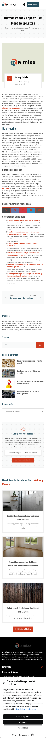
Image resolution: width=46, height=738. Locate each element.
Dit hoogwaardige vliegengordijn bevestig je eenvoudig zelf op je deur (24, 275)
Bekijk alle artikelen (23, 629)
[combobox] (19, 345)
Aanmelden (32, 4)
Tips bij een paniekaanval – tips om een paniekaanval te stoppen (23, 233)
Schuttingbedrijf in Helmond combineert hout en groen (23, 610)
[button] (42, 4)
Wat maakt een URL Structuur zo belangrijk (19, 677)
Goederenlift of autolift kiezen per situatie (28, 372)
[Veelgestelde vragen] (24, 4)
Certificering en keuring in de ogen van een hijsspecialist (30, 382)
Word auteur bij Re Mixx (23, 460)
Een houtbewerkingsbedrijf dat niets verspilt (29, 362)
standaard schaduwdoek (12, 108)
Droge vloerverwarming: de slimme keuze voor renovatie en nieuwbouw (23, 564)
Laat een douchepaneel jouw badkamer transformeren (23, 517)
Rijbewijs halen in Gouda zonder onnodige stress (28, 392)
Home (7, 28)
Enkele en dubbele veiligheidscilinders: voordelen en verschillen (23, 254)
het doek (6, 188)
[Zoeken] (40, 345)
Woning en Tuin (21, 77)
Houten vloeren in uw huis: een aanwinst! (24, 220)
